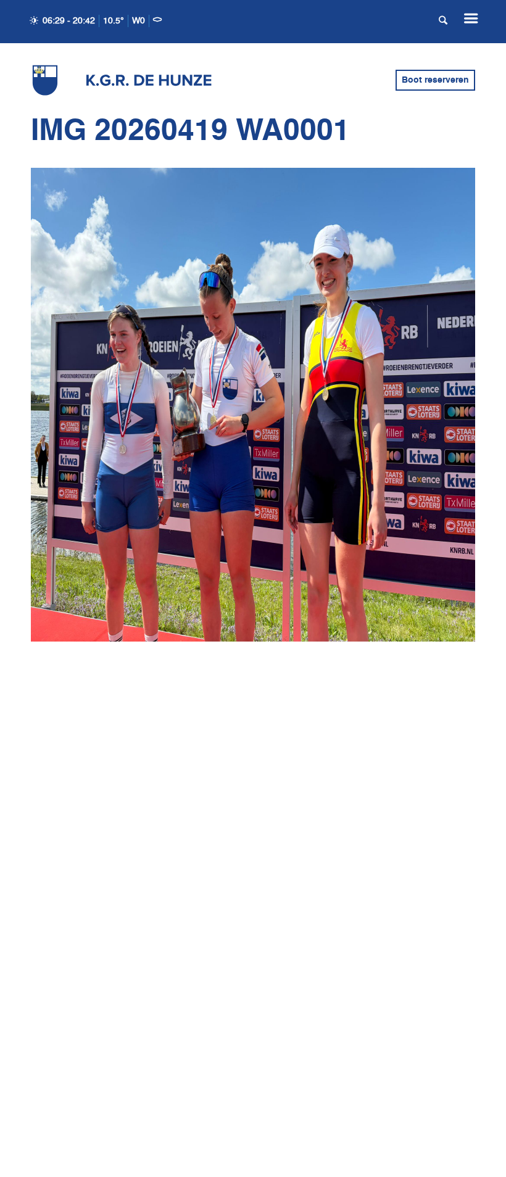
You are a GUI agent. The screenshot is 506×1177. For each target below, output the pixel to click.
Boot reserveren (435, 80)
